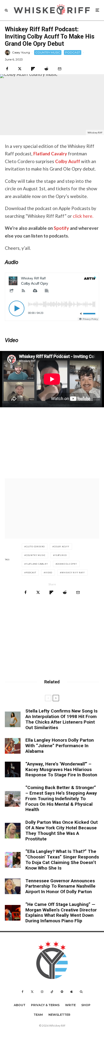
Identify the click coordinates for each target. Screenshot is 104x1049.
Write (70, 1005)
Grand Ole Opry (67, 564)
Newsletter (59, 1014)
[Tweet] (20, 69)
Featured (61, 555)
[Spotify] (62, 992)
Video (48, 572)
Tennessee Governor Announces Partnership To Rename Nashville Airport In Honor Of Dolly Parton (60, 886)
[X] (32, 992)
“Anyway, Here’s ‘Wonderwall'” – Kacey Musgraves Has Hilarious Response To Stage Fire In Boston (61, 769)
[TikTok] (52, 992)
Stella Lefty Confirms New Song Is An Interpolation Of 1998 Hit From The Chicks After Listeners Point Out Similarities (61, 719)
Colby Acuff (67, 161)
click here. (83, 216)
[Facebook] (22, 992)
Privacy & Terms (45, 1005)
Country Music (35, 555)
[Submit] (46, 69)
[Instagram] (42, 992)
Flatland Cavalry (50, 153)
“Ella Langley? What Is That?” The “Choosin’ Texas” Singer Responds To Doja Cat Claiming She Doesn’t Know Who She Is (62, 860)
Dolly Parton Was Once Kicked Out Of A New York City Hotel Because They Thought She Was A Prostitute (61, 830)
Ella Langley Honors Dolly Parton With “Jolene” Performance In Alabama (59, 746)
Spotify (62, 228)
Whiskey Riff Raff (73, 572)
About (19, 1005)
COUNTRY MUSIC (47, 52)
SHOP (85, 1005)
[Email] (59, 69)
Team (38, 1014)
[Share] (7, 69)
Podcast (31, 572)
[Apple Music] (71, 992)
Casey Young (21, 52)
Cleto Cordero (35, 546)
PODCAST (72, 52)
